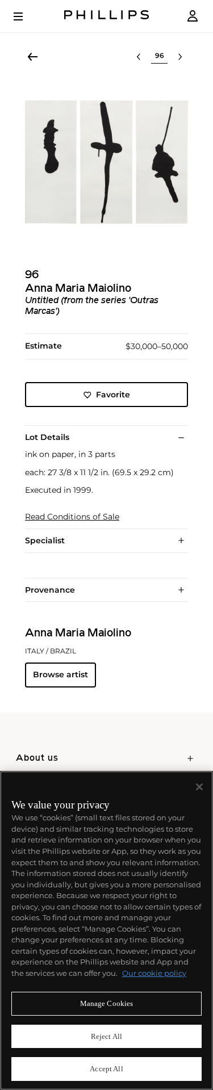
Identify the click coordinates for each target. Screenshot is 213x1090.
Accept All (106, 1068)
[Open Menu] (26, 16)
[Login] (192, 16)
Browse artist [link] (60, 674)
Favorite (113, 394)
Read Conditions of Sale (72, 517)
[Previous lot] (139, 57)
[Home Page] (106, 16)
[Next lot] (180, 57)
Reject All (106, 1036)
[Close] (199, 786)
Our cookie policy (154, 973)
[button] (106, 162)
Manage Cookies (106, 1003)
